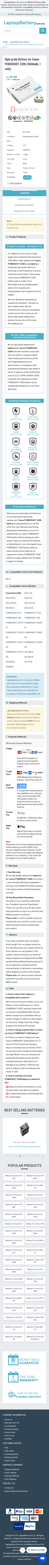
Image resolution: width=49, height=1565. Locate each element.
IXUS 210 (28, 598)
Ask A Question (16, 183)
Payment (19, 14)
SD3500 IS (10, 662)
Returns (28, 14)
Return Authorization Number (16, 1491)
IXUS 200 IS (11, 598)
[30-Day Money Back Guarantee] (24, 1360)
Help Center (9, 1451)
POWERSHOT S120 (32, 613)
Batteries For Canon (19, 42)
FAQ (12, 14)
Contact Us (9, 1488)
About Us (8, 1420)
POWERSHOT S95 (32, 618)
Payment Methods (12, 1476)
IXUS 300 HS (11, 603)
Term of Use (9, 1436)
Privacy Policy (10, 1432)
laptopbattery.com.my (27, 1535)
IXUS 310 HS (29, 603)
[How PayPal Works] (24, 1530)
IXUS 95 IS (28, 608)
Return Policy (10, 1461)
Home (5, 42)
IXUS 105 (28, 593)
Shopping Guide (11, 1457)
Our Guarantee (10, 1426)
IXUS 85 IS (10, 608)
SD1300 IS (28, 657)
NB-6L (8, 579)
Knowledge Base (11, 1454)
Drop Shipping (10, 1479)
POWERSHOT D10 (13, 613)
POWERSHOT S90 (13, 618)
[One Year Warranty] (24, 1377)
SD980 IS (10, 667)
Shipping (37, 14)
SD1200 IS (28, 652)
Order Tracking (10, 1473)
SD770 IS (28, 662)
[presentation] (24, 193)
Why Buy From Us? (12, 1423)
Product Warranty (11, 1429)
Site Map (8, 1439)
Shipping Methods (12, 1469)
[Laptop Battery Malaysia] (24, 25)
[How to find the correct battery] (24, 1394)
